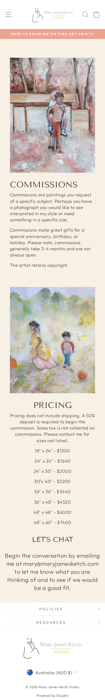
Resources (51, 622)
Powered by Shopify (52, 695)
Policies (51, 609)
